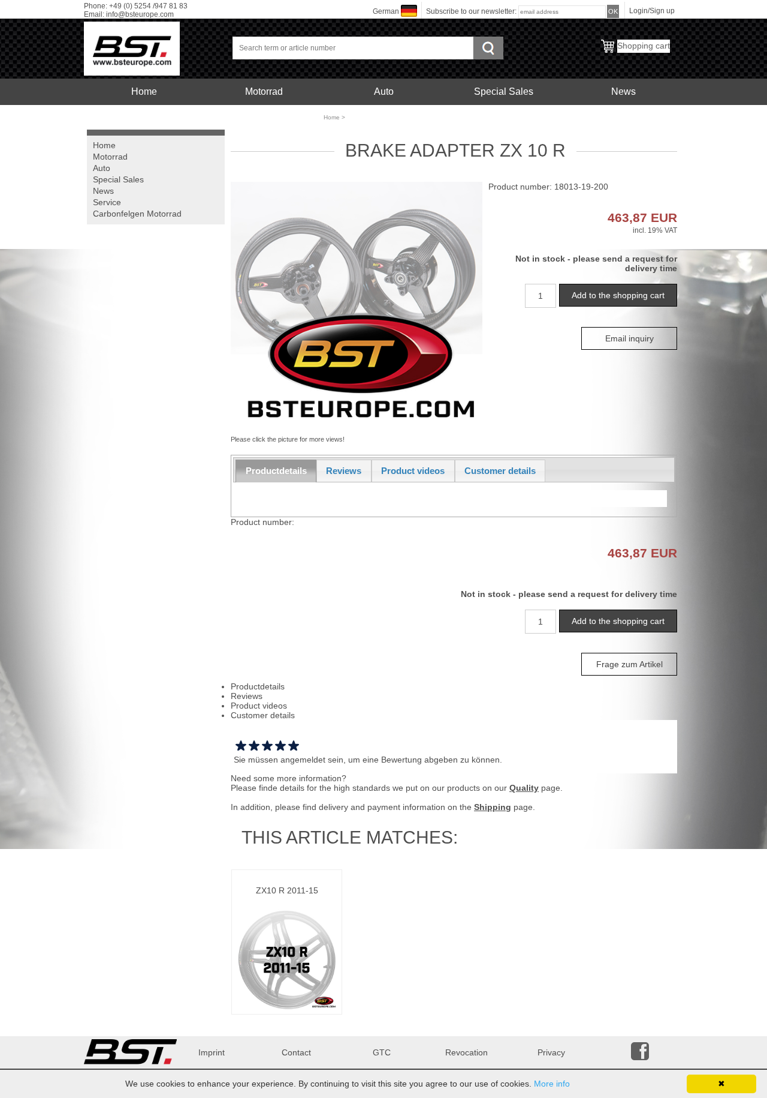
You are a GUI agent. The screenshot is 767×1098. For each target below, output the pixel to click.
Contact (296, 1052)
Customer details (263, 715)
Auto (384, 91)
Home (144, 91)
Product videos (259, 705)
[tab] (275, 471)
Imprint (211, 1052)
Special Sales (503, 91)
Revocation (466, 1052)
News (623, 91)
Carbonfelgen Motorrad (264, 117)
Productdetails (258, 686)
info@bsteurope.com (140, 14)
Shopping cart (643, 45)
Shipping (492, 807)
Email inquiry (629, 338)
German (386, 11)
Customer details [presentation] (500, 471)
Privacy (551, 1052)
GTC (382, 1052)
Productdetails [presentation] (276, 471)
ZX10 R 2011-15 (287, 890)
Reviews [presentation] (343, 471)
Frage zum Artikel (629, 664)
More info (552, 1083)
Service (144, 118)
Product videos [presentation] (413, 471)
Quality (524, 788)
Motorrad (264, 91)
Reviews (246, 696)
